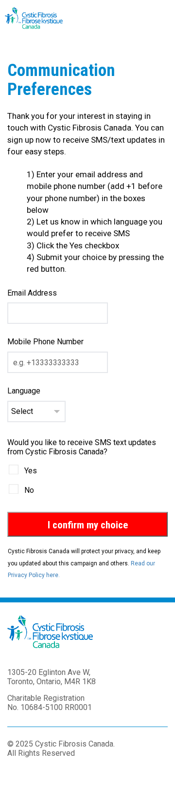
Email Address (32, 293)
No (29, 490)
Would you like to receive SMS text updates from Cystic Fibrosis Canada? (81, 447)
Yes (30, 470)
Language (23, 390)
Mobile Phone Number (45, 341)
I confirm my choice (88, 525)
